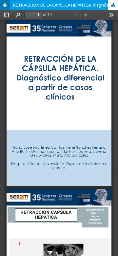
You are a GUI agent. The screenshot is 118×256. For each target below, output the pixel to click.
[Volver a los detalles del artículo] (5, 5)
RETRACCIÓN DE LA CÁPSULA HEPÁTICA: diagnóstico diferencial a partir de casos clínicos (65, 5)
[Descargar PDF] (113, 5)
